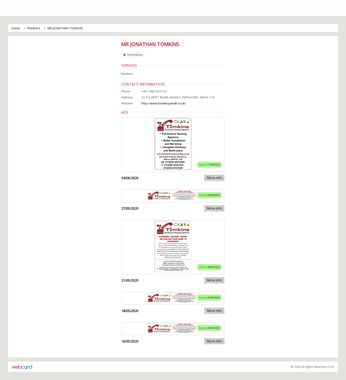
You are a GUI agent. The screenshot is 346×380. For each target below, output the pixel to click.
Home (15, 28)
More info (214, 178)
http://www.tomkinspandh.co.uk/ (163, 103)
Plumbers (33, 28)
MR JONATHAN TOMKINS (65, 28)
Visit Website (135, 55)
